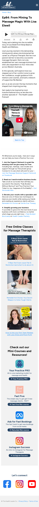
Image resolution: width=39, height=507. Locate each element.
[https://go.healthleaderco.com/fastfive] (19, 390)
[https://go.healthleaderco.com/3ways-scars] (19, 247)
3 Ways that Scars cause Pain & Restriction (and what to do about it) (19, 264)
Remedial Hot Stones (10, 203)
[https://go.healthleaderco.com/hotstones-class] (19, 282)
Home (4, 12)
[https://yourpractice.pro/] (19, 364)
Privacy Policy (23, 501)
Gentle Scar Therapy (28, 203)
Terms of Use (33, 501)
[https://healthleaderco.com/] (8, 5)
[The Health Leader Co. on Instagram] (19, 484)
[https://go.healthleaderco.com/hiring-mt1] (19, 317)
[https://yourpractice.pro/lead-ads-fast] (19, 415)
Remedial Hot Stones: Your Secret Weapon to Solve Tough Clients (19, 299)
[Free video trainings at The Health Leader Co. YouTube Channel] (32, 484)
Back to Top (19, 140)
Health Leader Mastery (21, 216)
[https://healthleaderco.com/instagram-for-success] (19, 441)
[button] (37, 5)
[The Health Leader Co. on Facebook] (7, 484)
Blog (9, 12)
